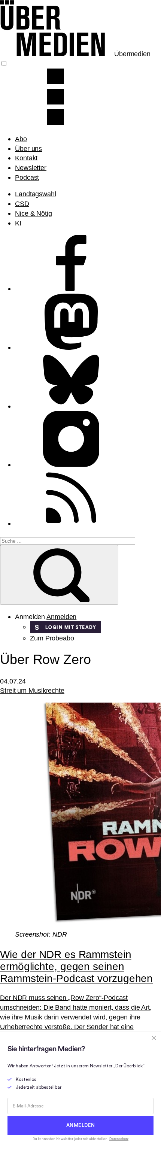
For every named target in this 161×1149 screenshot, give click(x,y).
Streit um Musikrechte (32, 690)
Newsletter (30, 168)
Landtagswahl (35, 194)
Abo (21, 139)
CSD (22, 203)
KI (18, 223)
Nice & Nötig (33, 213)
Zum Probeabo (52, 638)
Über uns (28, 148)
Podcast (27, 177)
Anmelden (61, 617)
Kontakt (26, 158)
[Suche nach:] (67, 540)
